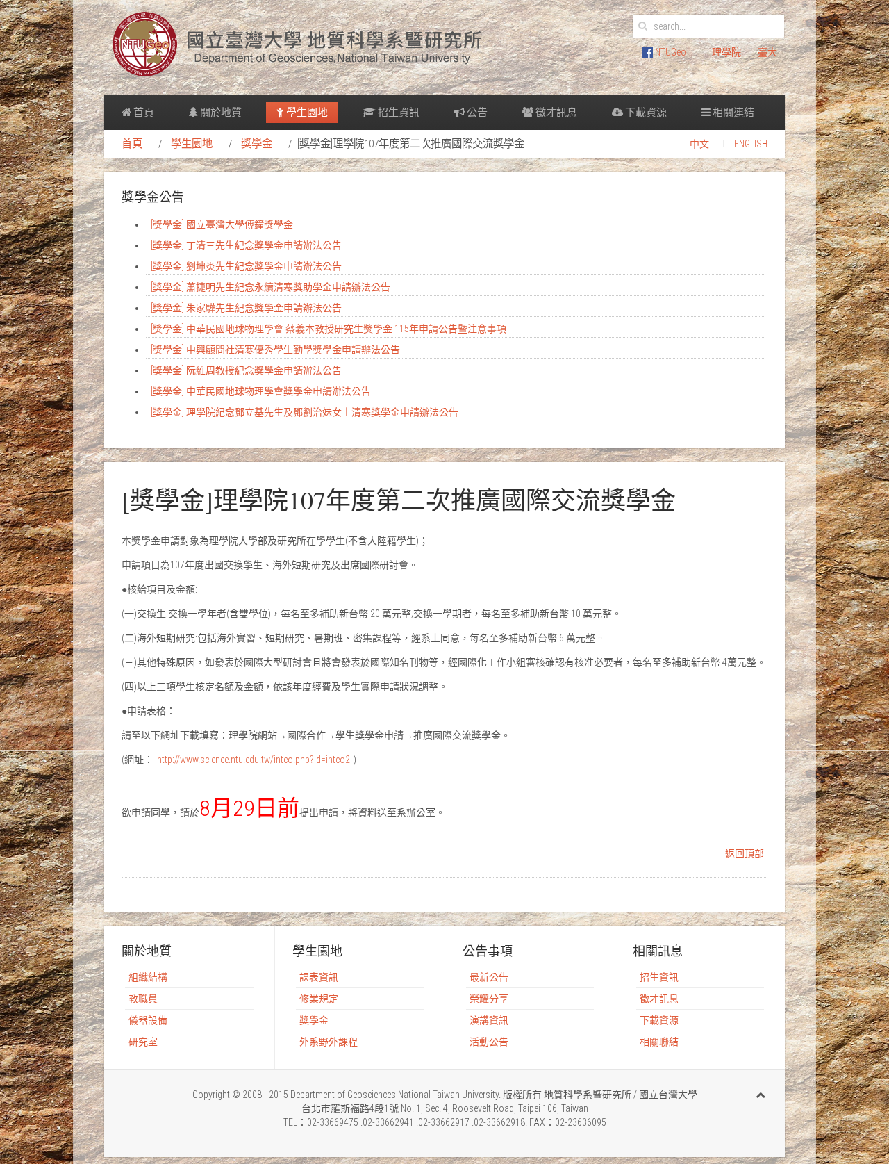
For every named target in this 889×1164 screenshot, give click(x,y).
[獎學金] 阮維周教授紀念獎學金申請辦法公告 (246, 370)
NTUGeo (669, 52)
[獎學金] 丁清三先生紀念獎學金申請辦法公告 (246, 245)
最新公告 (489, 977)
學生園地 (306, 112)
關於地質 (220, 112)
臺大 (767, 52)
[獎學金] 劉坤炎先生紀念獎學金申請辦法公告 (246, 266)
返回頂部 (744, 853)
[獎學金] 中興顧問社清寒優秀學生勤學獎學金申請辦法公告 (275, 349)
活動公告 (489, 1041)
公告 (476, 112)
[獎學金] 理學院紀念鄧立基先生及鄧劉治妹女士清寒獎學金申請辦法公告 (304, 412)
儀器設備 (147, 1020)
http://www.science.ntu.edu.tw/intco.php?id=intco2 (253, 759)
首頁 (142, 112)
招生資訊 (397, 112)
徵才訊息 (555, 112)
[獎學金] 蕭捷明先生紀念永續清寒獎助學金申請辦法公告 (270, 287)
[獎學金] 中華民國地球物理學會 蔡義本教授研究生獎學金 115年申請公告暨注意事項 (328, 328)
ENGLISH (750, 143)
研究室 (143, 1041)
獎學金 (256, 144)
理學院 (726, 52)
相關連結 (732, 112)
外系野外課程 (328, 1041)
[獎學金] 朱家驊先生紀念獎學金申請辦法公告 (246, 307)
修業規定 (318, 998)
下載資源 (645, 112)
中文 (699, 143)
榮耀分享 (489, 998)
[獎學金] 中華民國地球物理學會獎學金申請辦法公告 (261, 391)
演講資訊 (489, 1020)
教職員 (143, 998)
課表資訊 (318, 977)
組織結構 (147, 977)
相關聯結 (659, 1041)
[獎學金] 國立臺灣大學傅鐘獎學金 (222, 224)
